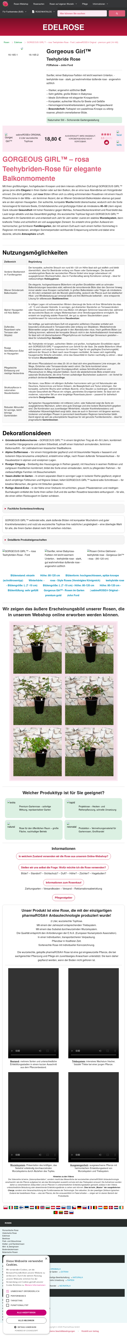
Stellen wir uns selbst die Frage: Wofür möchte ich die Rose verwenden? (63, 867)
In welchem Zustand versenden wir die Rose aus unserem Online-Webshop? (63, 856)
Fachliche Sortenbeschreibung (26, 508)
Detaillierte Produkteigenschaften (27, 540)
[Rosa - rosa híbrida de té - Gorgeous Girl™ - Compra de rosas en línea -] (106, 1207)
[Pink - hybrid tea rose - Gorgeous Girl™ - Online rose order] (42, 1207)
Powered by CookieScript (26, 1330)
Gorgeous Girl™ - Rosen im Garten (64, 590)
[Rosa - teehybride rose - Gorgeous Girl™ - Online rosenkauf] (53, 1207)
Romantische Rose (10, 1230)
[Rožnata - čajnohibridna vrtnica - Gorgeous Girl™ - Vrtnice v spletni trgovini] (63, 1207)
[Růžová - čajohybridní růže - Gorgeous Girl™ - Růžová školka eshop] (74, 1207)
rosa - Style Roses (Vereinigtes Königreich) (75, 580)
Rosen (6, 42)
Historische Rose (9, 1233)
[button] (26, 1327)
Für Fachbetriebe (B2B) (13, 11)
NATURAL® (78, 1277)
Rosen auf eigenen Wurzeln (62, 3)
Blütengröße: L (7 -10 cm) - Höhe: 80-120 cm (68, 585)
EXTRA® (64, 1271)
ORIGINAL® (55, 1269)
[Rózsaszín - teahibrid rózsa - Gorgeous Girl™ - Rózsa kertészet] (32, 1207)
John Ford (73, 595)
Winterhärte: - (36, 580)
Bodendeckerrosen (10, 1249)
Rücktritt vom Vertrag (90, 1331)
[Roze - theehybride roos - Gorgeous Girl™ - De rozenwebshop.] (116, 1207)
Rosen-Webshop (21, 3)
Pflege (85, 3)
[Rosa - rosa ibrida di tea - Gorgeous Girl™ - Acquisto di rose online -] (11, 1207)
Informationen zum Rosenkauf (63, 882)
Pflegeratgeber (63, 897)
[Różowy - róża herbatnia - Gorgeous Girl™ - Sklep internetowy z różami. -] (6, 1207)
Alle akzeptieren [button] (26, 1312)
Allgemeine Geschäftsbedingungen (60, 1331)
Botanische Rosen (10, 1252)
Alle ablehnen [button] (26, 1320)
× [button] (46, 1259)
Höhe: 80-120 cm (50, 575)
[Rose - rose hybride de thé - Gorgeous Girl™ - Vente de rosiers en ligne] (90, 1207)
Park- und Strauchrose (11, 1241)
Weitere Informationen (35, 1285)
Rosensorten (38, 3)
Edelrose (18, 42)
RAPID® (70, 1280)
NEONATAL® (65, 1285)
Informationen (99, 3)
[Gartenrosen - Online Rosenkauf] (117, 13)
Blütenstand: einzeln (23, 575)
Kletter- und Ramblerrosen (13, 1243)
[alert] (26, 1294)
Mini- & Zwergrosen (10, 1246)
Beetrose (6, 1238)
